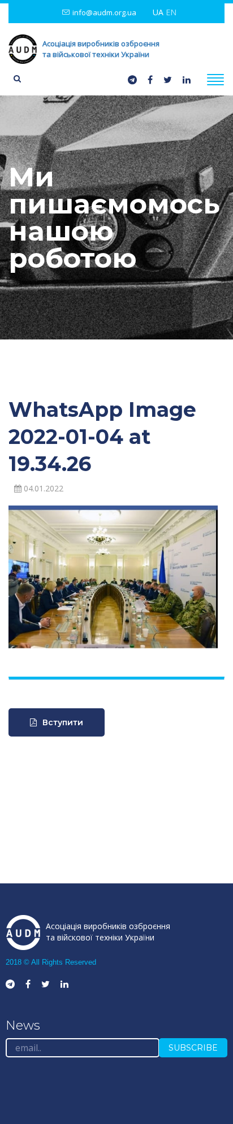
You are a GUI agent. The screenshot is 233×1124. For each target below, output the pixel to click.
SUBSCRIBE (193, 1048)
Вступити (62, 722)
